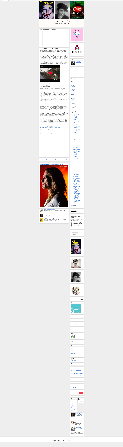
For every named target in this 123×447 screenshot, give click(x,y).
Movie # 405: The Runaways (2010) (76, 199)
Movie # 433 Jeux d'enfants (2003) (76, 148)
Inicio (55, 159)
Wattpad (72, 350)
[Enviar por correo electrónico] (49, 126)
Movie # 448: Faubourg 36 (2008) (76, 117)
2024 (73, 82)
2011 (73, 99)
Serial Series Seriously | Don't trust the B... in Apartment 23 (77, 368)
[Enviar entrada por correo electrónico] (47, 126)
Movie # (59, 127)
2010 (73, 205)
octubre (74, 103)
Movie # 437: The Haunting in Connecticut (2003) (77, 139)
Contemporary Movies (50, 127)
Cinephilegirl (79, 61)
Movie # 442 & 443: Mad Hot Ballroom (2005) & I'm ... (76, 127)
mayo (74, 108)
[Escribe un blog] (50, 126)
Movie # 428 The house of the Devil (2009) (77, 158)
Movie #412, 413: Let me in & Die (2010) (76, 189)
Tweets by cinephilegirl (74, 342)
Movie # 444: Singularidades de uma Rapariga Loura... (77, 124)
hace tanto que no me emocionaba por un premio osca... (76, 114)
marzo (74, 111)
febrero (74, 112)
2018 (73, 90)
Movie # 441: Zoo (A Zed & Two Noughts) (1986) (77, 130)
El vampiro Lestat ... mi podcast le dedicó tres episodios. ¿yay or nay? (51, 164)
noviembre (74, 102)
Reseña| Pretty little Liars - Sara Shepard (49, 218)
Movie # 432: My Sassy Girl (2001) (76, 150)
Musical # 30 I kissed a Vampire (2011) (77, 373)
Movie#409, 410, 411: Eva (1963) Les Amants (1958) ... (77, 191)
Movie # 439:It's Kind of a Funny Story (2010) (77, 134)
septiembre (75, 104)
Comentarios (74, 234)
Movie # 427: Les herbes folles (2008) (76, 160)
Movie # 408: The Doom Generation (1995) (76, 194)
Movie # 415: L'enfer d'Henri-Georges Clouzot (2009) (76, 184)
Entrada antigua (65, 159)
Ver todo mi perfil (78, 62)
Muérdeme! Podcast (73, 407)
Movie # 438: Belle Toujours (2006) (76, 136)
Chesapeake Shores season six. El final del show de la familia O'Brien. (78, 428)
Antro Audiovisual (73, 405)
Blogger (70, 440)
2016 (73, 93)
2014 (73, 95)
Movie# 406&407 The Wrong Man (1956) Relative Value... (76, 196)
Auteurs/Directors (44, 127)
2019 (73, 89)
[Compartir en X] (51, 126)
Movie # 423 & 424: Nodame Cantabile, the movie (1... (77, 168)
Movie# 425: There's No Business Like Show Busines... (76, 165)
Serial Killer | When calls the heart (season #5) (78, 414)
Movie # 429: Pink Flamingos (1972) (76, 156)
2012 (73, 98)
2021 (73, 86)
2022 (73, 85)
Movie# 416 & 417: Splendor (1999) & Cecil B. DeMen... (77, 181)
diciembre (74, 100)
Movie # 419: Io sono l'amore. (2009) (76, 177)
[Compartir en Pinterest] (52, 126)
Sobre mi (72, 348)
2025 (73, 81)
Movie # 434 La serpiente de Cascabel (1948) (77, 145)
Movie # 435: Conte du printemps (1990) (76, 143)
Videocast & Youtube (74, 353)
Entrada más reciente (43, 159)
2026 (73, 80)
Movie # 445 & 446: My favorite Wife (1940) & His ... (76, 122)
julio (73, 107)
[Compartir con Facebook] (51, 126)
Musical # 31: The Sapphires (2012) (76, 370)
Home (72, 347)
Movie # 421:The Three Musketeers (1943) (76, 172)
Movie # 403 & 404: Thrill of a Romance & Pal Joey (76, 201)
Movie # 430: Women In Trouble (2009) (76, 154)
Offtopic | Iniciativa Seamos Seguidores (49, 209)
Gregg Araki (55, 127)
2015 (73, 94)
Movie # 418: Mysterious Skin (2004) (76, 179)
